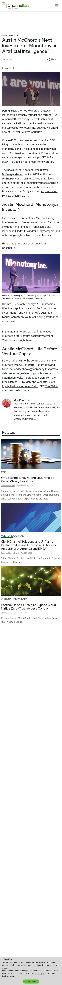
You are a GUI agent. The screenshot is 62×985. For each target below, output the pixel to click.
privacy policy (40, 973)
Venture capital (11, 35)
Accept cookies (31, 981)
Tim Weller (51, 386)
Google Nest (21, 161)
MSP (3, 472)
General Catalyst (20, 132)
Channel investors (14, 599)
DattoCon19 (48, 110)
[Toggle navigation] (56, 6)
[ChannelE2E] (15, 5)
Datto (31, 364)
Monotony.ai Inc (11, 148)
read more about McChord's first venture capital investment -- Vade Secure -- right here (28, 336)
